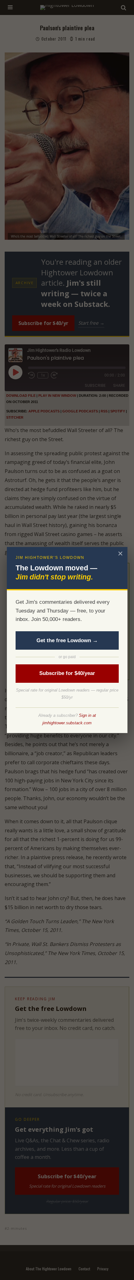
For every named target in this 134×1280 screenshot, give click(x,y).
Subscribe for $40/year (67, 673)
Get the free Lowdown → (67, 640)
